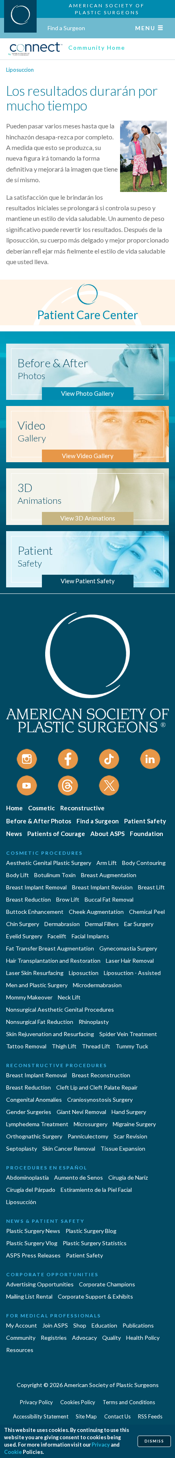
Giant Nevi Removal (81, 1111)
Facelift (57, 936)
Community (20, 1337)
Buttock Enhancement (34, 911)
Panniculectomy (88, 1136)
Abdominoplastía (27, 1177)
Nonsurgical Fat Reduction (39, 1021)
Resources (19, 1349)
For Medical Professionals (53, 1315)
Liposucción (21, 1201)
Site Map (86, 1416)
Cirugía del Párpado (30, 1189)
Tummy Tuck (132, 1046)
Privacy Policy (36, 1402)
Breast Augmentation (108, 874)
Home (14, 808)
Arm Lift (106, 862)
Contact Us (117, 1416)
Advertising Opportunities (40, 1284)
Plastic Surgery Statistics (95, 1243)
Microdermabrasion (97, 985)
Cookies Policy (77, 1402)
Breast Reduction (28, 899)
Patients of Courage (56, 833)
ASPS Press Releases (33, 1255)
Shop (79, 1325)
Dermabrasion (62, 923)
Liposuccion (20, 69)
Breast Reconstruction (101, 1075)
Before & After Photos (38, 821)
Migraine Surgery (134, 1124)
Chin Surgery (22, 923)
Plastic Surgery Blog (91, 1230)
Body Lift (17, 874)
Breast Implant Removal (36, 887)
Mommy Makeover (29, 997)
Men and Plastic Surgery (37, 985)
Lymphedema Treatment (37, 1124)
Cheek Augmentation (96, 911)
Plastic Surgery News (33, 1230)
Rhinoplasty (94, 1021)
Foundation (146, 833)
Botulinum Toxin (55, 874)
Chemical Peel (147, 911)
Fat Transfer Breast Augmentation (50, 948)
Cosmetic (41, 808)
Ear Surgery (138, 923)
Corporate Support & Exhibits (95, 1296)
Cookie (13, 1452)
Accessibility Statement (40, 1416)
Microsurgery (90, 1124)
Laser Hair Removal (130, 960)
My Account (21, 1325)
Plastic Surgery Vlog (31, 1243)
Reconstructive (82, 808)
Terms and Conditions (129, 1402)
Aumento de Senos (78, 1177)
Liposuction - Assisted (132, 972)
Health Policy (143, 1337)
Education (104, 1325)
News (14, 833)
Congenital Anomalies (34, 1099)
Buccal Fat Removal (109, 899)
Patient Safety (145, 821)
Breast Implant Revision (102, 887)
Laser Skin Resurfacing (34, 972)
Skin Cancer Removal (68, 1148)
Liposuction (83, 972)
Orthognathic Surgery (34, 1136)
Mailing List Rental (29, 1296)
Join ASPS (55, 1325)
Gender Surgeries (28, 1111)
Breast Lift (151, 887)
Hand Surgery (129, 1111)
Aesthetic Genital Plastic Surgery (48, 862)
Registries (54, 1337)
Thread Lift (96, 1046)
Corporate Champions (107, 1284)
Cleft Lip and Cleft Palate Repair (97, 1087)
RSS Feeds (150, 1416)
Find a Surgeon (66, 27)
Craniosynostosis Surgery (100, 1099)
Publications (138, 1325)
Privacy (101, 1445)
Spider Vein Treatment (128, 1033)
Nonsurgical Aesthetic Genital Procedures (60, 1009)
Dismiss (154, 1441)
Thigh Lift (64, 1046)
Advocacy (84, 1337)
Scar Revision (130, 1136)
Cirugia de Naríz (128, 1177)
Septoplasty (21, 1148)
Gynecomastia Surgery (128, 948)
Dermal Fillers (102, 923)
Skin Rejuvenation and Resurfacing (50, 1033)
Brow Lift (67, 899)
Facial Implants (90, 936)
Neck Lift (69, 997)
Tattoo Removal (26, 1046)
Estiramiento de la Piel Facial (96, 1189)
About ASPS (107, 833)
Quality (111, 1337)
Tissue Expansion (123, 1148)
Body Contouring (144, 862)
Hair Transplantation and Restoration (53, 960)
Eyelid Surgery (24, 936)
